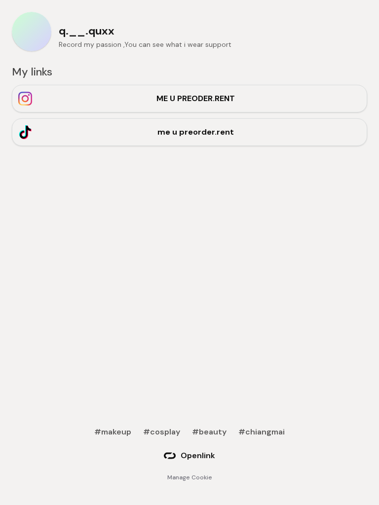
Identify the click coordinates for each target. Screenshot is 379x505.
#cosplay (161, 432)
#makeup (112, 432)
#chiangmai (261, 432)
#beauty (209, 432)
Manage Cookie (189, 477)
